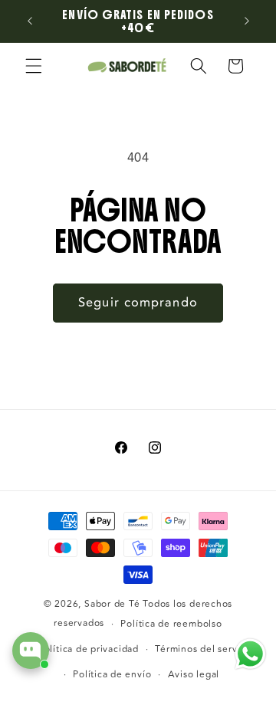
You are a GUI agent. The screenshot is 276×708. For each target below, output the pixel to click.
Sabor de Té (112, 604)
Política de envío (112, 674)
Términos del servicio (204, 649)
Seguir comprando (138, 303)
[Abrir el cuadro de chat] (30, 650)
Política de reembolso (171, 624)
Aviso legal (193, 674)
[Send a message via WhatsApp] (250, 654)
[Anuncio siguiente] (247, 21)
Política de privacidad (88, 649)
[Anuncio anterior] (30, 21)
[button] (33, 66)
